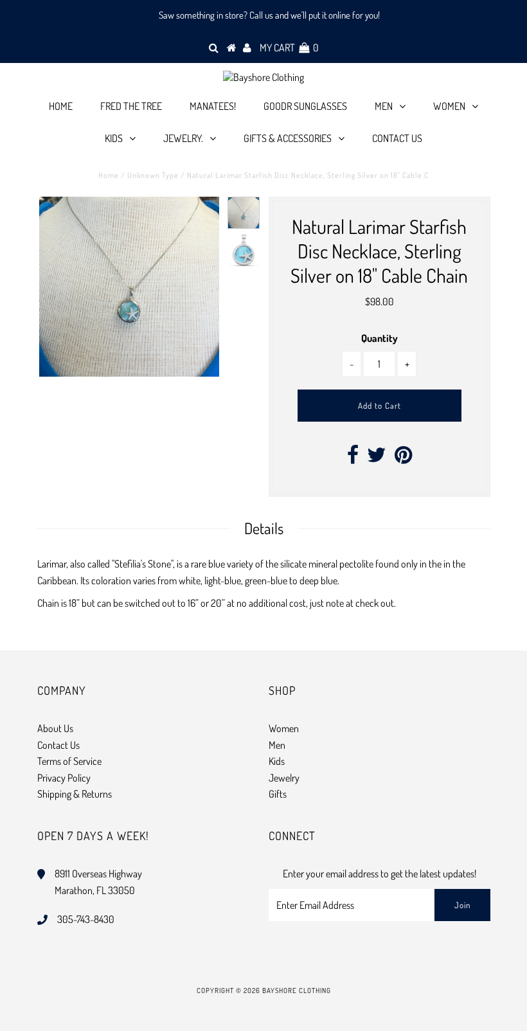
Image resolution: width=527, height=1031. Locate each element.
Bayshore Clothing (296, 990)
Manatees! (213, 106)
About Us (55, 728)
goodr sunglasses (305, 106)
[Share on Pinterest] (403, 458)
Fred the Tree (131, 106)
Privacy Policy (64, 777)
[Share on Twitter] (376, 458)
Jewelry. (183, 138)
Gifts (278, 793)
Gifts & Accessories (288, 138)
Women (449, 106)
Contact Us (397, 138)
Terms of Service (69, 761)
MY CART (289, 47)
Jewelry (284, 777)
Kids (114, 138)
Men (384, 106)
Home (61, 106)
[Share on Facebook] (353, 458)
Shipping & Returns (74, 793)
